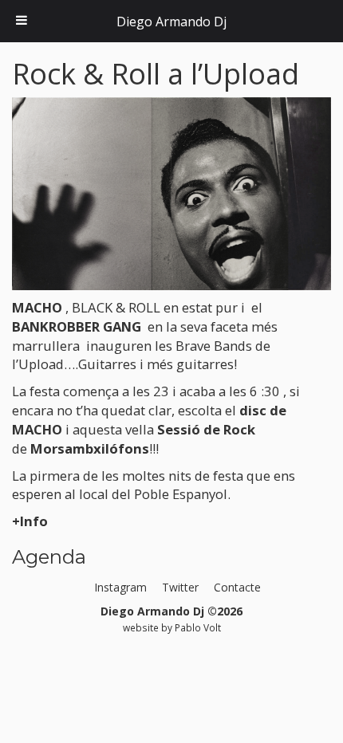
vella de (133, 439)
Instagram (120, 587)
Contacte (237, 587)
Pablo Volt (198, 627)
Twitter (180, 587)
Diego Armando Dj (171, 21)
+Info (30, 521)
